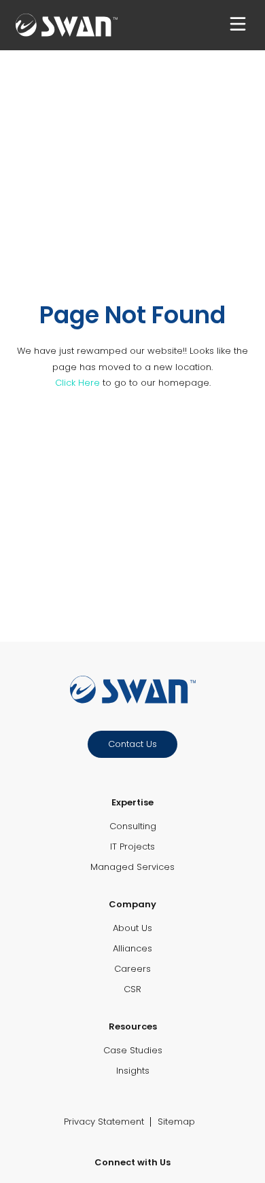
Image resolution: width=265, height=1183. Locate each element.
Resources (133, 1026)
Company (132, 904)
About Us (132, 928)
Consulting (132, 826)
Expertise (132, 802)
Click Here (77, 382)
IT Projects (132, 846)
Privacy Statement (104, 1121)
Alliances (132, 948)
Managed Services (132, 866)
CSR (132, 989)
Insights (132, 1070)
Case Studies (132, 1050)
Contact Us (132, 744)
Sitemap (176, 1121)
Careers (132, 968)
